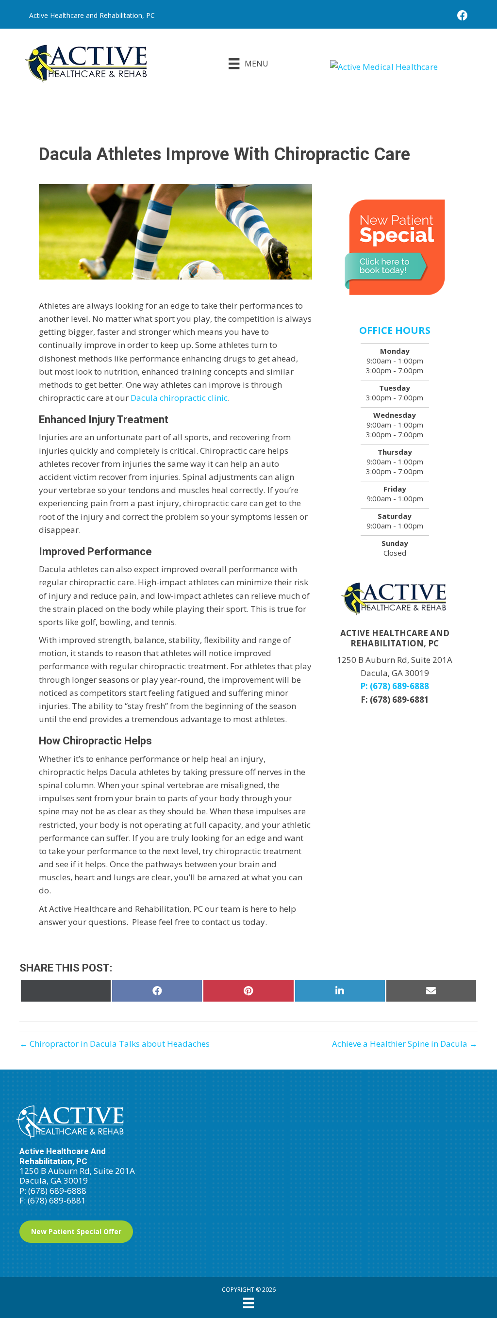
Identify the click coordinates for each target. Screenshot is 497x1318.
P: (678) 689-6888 (394, 686)
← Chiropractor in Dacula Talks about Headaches (114, 1043)
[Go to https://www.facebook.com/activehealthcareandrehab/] (462, 16)
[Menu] (248, 1303)
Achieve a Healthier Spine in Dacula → (405, 1043)
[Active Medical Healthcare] (404, 66)
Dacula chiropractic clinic (179, 397)
